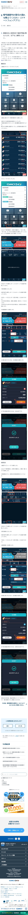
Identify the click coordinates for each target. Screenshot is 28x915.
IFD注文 (3, 304)
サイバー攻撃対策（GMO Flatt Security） (7, 895)
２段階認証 (4, 783)
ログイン (22, 2)
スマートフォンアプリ (6, 7)
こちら (16, 735)
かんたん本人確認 (5, 784)
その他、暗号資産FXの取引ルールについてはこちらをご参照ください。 (13, 704)
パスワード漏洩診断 (4, 888)
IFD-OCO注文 (11, 304)
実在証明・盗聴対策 (4, 891)
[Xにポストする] (16, 839)
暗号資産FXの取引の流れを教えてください (11, 748)
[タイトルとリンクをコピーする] (19, 839)
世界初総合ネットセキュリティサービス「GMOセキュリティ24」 (12, 886)
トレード (15, 6)
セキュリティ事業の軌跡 (5, 896)
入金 (3, 780)
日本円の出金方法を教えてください (10, 761)
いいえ (20, 726)
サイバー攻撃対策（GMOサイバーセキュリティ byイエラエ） (11, 893)
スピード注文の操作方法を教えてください (11, 757)
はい (7, 726)
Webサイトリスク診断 (13, 888)
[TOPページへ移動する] (6, 2)
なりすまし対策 (18, 895)
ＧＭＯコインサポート (7, 6)
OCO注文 (4, 301)
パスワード (4, 781)
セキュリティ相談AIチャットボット (7, 890)
